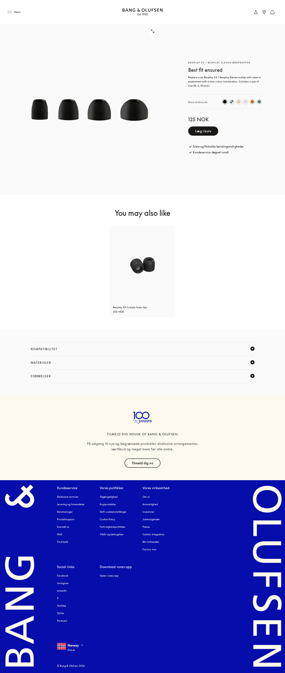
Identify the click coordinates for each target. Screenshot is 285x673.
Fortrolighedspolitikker (112, 526)
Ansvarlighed (150, 504)
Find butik (62, 541)
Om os (146, 496)
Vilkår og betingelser (112, 534)
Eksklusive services (67, 496)
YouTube (61, 605)
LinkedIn (62, 590)
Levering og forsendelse (70, 504)
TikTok (60, 613)
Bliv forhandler (150, 541)
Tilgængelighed (108, 496)
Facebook (62, 575)
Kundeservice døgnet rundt (211, 152)
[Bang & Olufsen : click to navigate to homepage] (142, 12)
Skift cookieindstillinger (113, 511)
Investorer (148, 511)
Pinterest (62, 620)
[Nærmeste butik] (264, 12)
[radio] (224, 101)
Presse (146, 526)
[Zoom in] (85, 97)
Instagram (63, 583)
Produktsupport (65, 519)
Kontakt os (63, 526)
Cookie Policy (107, 519)
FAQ (59, 534)
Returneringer (65, 511)
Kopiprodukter (108, 504)
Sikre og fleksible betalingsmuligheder (218, 146)
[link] (255, 12)
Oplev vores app (109, 575)
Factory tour (149, 549)
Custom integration (153, 534)
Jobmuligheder (151, 519)
